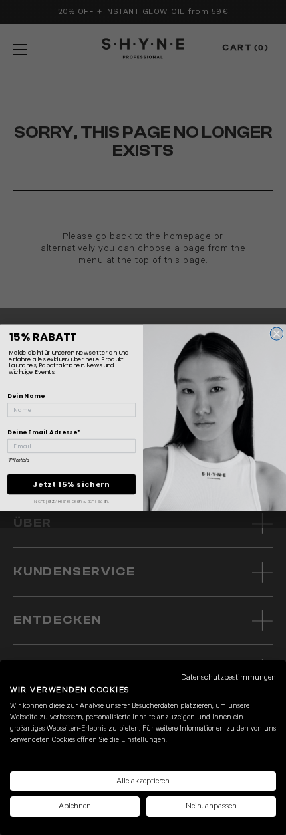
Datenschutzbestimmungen (228, 677)
